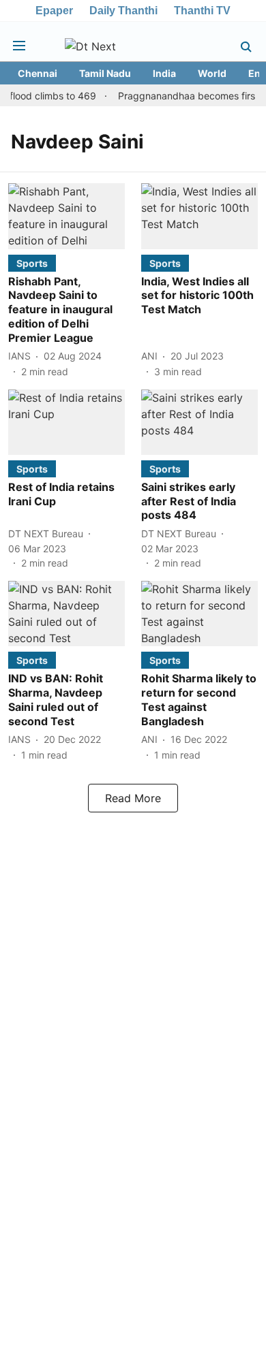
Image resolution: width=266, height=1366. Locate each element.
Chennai (37, 73)
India (164, 73)
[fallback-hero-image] (66, 216)
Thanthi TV (202, 10)
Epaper (54, 10)
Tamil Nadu (105, 73)
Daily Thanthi (123, 10)
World (212, 73)
